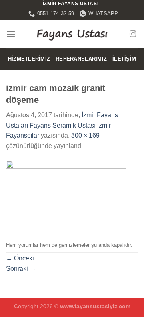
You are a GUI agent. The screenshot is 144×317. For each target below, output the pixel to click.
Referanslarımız (81, 59)
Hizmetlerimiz (29, 59)
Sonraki (21, 268)
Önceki (20, 258)
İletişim (124, 59)
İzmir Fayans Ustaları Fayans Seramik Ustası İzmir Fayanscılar (62, 125)
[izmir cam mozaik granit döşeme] (66, 194)
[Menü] (11, 34)
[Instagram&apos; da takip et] (133, 34)
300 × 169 (85, 135)
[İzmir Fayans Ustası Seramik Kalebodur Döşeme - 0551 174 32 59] (72, 34)
